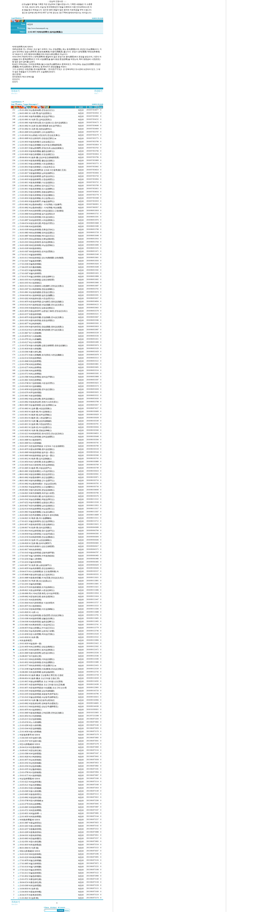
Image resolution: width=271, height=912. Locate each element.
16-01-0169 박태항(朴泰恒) (30, 248)
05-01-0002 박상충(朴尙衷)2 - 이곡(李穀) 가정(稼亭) (41, 204)
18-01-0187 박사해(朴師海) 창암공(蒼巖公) (37, 289)
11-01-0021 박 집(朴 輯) (29, 898)
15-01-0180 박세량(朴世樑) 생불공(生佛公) (37, 618)
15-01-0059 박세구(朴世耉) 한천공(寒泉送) (37, 465)
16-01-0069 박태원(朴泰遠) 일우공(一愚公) (37, 452)
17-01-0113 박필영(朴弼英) (30, 873)
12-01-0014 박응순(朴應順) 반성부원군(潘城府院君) (41, 145)
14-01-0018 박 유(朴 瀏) (29, 637)
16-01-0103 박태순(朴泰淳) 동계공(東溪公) (37, 242)
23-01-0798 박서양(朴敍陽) (30, 772)
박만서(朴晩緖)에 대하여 (30, 744)
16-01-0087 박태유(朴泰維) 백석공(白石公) (37, 236)
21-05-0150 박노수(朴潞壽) (30, 722)
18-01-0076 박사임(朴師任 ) (31, 710)
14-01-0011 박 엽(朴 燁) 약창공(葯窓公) (36, 424)
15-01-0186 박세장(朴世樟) (30, 226)
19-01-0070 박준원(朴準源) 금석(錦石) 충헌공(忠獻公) (42, 302)
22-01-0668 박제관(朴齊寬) (30, 361)
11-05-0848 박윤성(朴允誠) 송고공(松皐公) (37, 575)
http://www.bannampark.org (38, 28)
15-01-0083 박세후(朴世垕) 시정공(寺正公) (37, 625)
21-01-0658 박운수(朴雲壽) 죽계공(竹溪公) (37, 634)
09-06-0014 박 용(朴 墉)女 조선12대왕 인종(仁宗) (40, 678)
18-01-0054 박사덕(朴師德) (30, 716)
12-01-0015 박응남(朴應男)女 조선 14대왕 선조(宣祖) (41, 681)
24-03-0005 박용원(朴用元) (30, 794)
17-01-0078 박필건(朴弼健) (30, 860)
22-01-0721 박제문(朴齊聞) (30, 810)
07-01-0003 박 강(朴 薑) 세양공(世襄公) (36, 408)
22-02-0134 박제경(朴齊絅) (30, 358)
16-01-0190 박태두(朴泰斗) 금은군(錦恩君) (37, 546)
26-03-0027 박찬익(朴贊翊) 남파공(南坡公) (37, 506)
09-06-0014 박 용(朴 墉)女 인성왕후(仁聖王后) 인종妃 (41, 675)
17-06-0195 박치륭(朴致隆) (30, 267)
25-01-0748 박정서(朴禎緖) (30, 800)
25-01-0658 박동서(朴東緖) (30, 732)
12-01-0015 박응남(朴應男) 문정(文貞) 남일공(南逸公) (42, 148)
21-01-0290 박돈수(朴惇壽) (30, 725)
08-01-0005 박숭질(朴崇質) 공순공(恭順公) (37, 405)
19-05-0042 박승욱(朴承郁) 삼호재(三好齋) (37, 631)
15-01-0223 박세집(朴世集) (30, 782)
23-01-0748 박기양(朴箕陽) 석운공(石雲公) (37, 383)
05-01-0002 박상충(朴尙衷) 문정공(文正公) (37, 110)
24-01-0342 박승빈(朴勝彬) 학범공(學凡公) (37, 499)
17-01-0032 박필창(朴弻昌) (30, 876)
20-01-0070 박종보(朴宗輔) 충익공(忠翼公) (37, 449)
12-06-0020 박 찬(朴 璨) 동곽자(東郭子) (36, 543)
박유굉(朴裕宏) (26, 640)
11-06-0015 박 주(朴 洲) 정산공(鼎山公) (36, 581)
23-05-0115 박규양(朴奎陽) (30, 719)
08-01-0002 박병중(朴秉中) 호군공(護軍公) (37, 477)
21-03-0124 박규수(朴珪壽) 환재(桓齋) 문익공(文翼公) (42, 330)
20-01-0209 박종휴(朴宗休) (30, 832)
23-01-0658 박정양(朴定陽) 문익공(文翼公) (37, 389)
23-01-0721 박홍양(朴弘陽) (30, 879)
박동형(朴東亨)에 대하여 (30, 735)
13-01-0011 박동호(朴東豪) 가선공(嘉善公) (37, 182)
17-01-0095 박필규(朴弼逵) (30, 863)
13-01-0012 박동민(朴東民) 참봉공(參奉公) (37, 192)
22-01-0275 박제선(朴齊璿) (30, 367)
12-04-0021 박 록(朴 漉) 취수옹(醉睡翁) (36, 518)
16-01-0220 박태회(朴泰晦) (30, 857)
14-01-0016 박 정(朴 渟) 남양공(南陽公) (36, 540)
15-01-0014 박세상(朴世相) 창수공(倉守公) (37, 531)
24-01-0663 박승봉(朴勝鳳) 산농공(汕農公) (37, 512)
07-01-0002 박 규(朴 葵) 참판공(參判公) (36, 129)
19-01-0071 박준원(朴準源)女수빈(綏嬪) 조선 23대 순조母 (43, 688)
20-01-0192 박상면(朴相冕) (30, 763)
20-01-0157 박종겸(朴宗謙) (30, 314)
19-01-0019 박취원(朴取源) (30, 845)
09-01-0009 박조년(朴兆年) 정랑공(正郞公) (37, 138)
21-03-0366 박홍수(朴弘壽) (30, 352)
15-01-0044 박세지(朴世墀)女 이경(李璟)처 (37, 603)
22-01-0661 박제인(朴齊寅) (30, 380)
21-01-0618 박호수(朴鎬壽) (30, 349)
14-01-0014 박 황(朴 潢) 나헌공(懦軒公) (36, 418)
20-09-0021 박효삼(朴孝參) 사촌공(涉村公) (37, 590)
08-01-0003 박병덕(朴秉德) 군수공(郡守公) (37, 481)
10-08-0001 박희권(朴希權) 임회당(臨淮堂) (37, 672)
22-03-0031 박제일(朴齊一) (30, 813)
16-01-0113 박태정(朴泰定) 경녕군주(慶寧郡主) (39, 706)
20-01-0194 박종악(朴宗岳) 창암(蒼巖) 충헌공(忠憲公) (42, 327)
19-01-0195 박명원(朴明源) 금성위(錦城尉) (37, 691)
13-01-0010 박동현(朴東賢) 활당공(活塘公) (37, 161)
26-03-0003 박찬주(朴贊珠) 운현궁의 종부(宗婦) (39, 515)
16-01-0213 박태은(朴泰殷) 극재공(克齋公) (37, 659)
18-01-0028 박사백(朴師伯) (30, 757)
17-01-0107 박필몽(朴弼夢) (30, 261)
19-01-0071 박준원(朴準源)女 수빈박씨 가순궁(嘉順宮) (42, 446)
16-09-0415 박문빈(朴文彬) (30, 750)
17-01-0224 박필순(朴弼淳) (30, 870)
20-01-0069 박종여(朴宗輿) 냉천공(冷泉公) (37, 653)
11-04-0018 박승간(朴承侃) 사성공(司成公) (37, 534)
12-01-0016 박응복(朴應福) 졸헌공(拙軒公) (37, 151)
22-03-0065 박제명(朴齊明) (30, 807)
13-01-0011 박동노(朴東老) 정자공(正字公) (37, 186)
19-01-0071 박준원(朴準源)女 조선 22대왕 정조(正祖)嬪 (42, 685)
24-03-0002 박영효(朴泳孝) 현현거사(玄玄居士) (39, 402)
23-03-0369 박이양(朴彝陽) (30, 386)
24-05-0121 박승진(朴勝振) (30, 785)
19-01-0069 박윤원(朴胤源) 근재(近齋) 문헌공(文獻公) (42, 713)
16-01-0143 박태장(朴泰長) (30, 854)
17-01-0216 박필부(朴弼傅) (30, 562)
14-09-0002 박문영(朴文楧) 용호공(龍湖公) (37, 596)
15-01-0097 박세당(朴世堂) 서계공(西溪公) (37, 220)
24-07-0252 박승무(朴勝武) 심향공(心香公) (37, 502)
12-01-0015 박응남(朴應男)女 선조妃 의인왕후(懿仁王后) (43, 170)
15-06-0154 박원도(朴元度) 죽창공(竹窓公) (37, 223)
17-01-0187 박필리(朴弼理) (30, 273)
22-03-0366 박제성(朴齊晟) (30, 371)
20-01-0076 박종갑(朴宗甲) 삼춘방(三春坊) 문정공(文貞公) (43, 311)
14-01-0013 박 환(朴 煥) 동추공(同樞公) (36, 415)
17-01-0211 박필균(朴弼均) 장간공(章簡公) (37, 521)
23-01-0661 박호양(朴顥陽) (30, 396)
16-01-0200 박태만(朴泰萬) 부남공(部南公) (37, 245)
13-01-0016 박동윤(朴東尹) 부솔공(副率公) (37, 201)
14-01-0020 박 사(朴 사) (29, 612)
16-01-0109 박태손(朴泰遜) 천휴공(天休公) (37, 229)
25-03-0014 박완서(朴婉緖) (30, 788)
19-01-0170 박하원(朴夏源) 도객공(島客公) (37, 587)
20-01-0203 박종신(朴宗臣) (30, 826)
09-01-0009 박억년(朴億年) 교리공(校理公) (37, 132)
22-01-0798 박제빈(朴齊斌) (30, 364)
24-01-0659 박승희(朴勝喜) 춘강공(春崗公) (37, 568)
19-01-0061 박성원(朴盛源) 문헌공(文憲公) (37, 292)
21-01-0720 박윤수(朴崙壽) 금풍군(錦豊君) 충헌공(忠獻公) (43, 345)
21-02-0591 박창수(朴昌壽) (30, 842)
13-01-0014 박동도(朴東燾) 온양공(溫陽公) (37, 195)
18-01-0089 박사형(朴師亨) (30, 440)
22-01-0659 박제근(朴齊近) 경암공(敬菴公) (37, 647)
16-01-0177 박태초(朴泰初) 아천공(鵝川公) (37, 665)
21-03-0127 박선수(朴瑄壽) (30, 342)
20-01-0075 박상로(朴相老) (30, 760)
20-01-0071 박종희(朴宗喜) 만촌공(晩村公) (37, 524)
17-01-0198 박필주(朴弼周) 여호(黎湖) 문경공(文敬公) (42, 669)
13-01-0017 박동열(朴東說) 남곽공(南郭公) (37, 173)
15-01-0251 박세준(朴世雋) (30, 600)
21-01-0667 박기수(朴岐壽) (30, 333)
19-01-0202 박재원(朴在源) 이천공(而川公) (37, 298)
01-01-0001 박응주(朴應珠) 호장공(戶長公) (37, 116)
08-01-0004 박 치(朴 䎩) (29, 848)
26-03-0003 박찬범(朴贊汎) (30, 838)
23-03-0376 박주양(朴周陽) (30, 392)
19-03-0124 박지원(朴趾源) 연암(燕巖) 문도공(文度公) (42, 305)
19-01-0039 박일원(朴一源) (30, 643)
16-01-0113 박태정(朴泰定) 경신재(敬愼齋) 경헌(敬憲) (42, 258)
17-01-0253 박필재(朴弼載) (30, 270)
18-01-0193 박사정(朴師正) (30, 283)
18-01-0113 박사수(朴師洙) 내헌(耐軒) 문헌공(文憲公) (42, 286)
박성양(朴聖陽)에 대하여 (30, 779)
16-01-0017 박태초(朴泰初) (30, 549)
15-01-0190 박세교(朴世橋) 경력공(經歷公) (37, 437)
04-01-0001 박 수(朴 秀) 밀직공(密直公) (36, 113)
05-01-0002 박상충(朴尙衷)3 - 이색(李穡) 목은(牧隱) (41, 208)
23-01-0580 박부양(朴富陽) (30, 753)
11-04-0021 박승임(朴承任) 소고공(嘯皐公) (37, 487)
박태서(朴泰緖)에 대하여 (30, 851)
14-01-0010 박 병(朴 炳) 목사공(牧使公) (36, 412)
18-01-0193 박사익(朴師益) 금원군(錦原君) (37, 280)
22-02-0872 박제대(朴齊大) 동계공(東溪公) (37, 650)
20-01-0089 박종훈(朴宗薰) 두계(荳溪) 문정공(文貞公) (42, 578)
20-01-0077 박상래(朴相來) (30, 323)
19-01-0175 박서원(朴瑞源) (30, 775)
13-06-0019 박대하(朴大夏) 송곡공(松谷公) (37, 496)
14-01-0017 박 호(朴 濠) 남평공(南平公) (36, 565)
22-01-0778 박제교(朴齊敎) (30, 804)
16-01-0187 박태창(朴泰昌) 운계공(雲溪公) (37, 251)
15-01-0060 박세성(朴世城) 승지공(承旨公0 (37, 214)
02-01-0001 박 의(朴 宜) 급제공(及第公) (36, 119)
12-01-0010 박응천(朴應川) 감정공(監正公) (37, 142)
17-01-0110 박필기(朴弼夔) (30, 867)
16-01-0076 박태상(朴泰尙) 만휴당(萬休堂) (37, 239)
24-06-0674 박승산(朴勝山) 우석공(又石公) (37, 628)
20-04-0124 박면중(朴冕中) (30, 747)
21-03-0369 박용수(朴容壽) (30, 791)
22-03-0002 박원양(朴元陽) (30, 797)
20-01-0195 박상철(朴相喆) (30, 769)
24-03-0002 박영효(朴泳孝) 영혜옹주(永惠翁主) (39, 703)
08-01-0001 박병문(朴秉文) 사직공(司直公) (37, 471)
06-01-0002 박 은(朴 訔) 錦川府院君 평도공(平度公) (40, 126)
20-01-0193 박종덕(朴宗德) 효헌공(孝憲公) (37, 320)
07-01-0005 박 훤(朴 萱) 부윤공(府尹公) (36, 468)
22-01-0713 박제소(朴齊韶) (30, 374)
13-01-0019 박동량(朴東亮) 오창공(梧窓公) (37, 179)
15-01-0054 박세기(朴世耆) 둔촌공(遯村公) (37, 462)
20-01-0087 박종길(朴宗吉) (30, 823)
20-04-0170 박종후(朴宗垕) (30, 895)
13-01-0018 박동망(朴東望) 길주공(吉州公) (37, 176)
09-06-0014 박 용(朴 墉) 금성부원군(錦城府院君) (39, 157)
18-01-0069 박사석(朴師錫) (30, 443)
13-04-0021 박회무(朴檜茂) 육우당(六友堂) (37, 493)
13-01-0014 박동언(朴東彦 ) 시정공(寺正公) (37, 167)
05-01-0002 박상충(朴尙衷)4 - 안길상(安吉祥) (38, 484)
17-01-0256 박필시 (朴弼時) (31, 559)
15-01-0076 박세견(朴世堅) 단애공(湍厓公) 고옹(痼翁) (42, 211)
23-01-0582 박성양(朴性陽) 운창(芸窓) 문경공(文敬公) (42, 615)
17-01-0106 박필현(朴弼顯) (30, 264)
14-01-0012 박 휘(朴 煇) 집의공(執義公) (36, 459)
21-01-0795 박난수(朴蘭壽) (30, 339)
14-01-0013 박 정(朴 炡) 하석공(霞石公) (36, 427)
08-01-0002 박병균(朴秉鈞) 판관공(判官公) (37, 474)
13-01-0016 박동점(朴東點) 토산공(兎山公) (37, 198)
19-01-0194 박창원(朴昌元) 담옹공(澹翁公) (37, 308)
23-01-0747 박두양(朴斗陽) (30, 741)
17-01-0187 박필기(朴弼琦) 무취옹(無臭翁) (37, 556)
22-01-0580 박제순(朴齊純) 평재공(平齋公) (37, 377)
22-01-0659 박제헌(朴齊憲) (30, 816)
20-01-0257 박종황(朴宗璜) (30, 829)
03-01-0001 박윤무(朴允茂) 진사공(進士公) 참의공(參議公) (43, 123)
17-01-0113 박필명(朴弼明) (30, 255)
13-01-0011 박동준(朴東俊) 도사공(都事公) (37, 189)
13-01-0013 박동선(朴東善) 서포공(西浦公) (37, 164)
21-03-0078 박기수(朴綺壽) (30, 336)
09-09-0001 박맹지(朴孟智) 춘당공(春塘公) (37, 490)
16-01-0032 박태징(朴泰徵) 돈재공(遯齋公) (37, 662)
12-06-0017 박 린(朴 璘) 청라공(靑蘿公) (36, 528)
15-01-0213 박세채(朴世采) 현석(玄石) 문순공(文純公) (42, 433)
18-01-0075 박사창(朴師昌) (30, 606)
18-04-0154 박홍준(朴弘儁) (30, 882)
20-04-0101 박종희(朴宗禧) (30, 835)
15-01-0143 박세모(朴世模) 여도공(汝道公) (37, 217)
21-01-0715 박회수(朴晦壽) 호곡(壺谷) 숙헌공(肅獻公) (42, 355)
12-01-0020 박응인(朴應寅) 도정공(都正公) (37, 154)
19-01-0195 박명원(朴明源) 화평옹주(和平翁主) (39, 694)
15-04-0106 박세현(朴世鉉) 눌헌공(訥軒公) (37, 622)
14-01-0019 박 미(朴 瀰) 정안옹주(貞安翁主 (37, 700)
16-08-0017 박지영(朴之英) (30, 656)
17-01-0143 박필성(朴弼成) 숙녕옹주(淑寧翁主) (39, 697)
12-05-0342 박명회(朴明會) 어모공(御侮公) (37, 609)
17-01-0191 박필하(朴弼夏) (30, 584)
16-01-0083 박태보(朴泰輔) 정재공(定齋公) (37, 233)
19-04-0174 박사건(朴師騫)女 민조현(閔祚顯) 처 (39, 571)
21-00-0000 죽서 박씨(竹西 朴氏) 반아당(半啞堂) (39, 593)
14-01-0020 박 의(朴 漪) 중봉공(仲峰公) (36, 430)
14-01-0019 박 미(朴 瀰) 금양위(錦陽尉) (36, 421)
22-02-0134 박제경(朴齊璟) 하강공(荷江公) (37, 509)
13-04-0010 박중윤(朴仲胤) (30, 892)
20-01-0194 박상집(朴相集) (30, 766)
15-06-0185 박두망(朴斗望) (30, 738)
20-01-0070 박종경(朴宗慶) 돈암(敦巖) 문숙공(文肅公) (42, 317)
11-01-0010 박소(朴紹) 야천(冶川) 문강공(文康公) (40, 135)
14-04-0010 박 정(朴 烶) (29, 889)
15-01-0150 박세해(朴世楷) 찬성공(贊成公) (37, 537)
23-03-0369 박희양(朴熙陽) (30, 885)
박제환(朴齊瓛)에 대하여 (30, 820)
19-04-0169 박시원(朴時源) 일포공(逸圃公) (37, 295)
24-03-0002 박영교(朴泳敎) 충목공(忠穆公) (37, 399)
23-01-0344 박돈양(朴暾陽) (30, 728)
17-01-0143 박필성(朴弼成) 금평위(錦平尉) (37, 553)
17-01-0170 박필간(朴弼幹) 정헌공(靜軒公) (37, 276)
